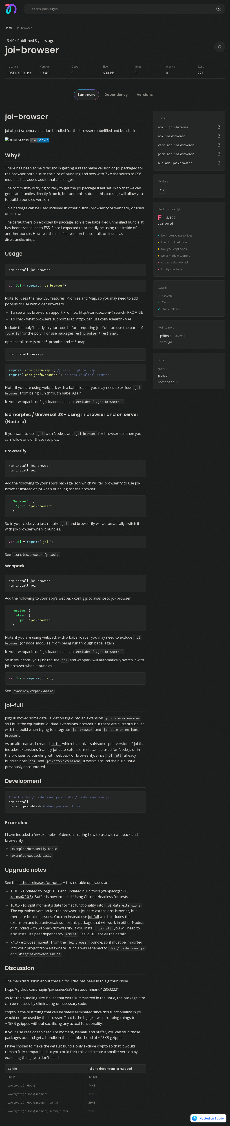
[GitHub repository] (219, 47)
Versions (145, 94)
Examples (16, 822)
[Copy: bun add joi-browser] (218, 163)
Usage (13, 253)
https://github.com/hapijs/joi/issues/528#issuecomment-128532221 (62, 989)
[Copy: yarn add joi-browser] (218, 145)
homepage (168, 382)
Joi (118, 168)
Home (9, 28)
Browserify (16, 451)
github (164, 375)
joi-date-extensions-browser (69, 723)
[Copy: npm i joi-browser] (218, 127)
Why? (12, 155)
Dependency (116, 94)
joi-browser (26, 117)
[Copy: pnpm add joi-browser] (218, 154)
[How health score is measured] (178, 209)
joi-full (14, 705)
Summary (86, 94)
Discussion (19, 968)
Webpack (14, 566)
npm (163, 368)
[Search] (218, 9)
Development (23, 781)
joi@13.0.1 (51, 891)
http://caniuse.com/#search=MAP (104, 319)
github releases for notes (39, 882)
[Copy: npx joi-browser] (218, 136)
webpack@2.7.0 (114, 891)
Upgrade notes (25, 870)
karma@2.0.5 (21, 896)
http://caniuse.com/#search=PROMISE (111, 312)
